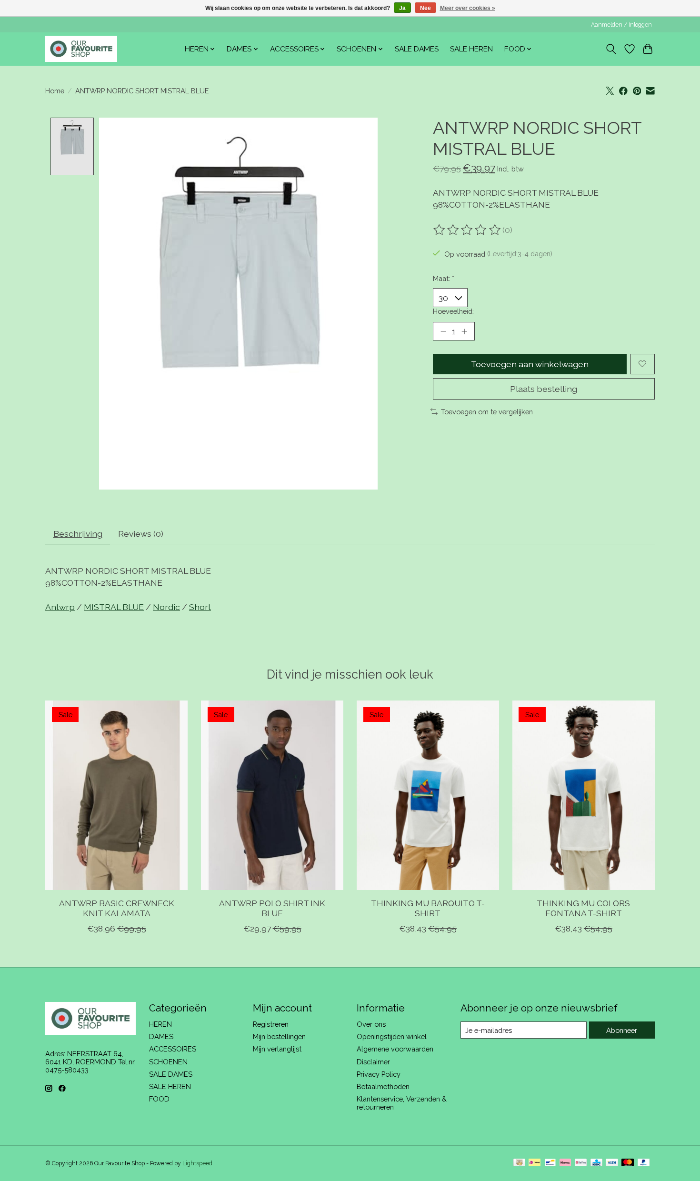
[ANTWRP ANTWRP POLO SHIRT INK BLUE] (272, 795)
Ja (402, 8)
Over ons (371, 1024)
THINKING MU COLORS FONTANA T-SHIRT (583, 908)
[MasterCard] (627, 1163)
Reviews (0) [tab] (140, 534)
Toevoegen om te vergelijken (487, 412)
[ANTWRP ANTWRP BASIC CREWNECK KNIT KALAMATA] (116, 795)
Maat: (443, 278)
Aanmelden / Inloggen (621, 24)
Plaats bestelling (543, 389)
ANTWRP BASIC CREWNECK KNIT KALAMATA (116, 908)
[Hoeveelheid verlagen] (443, 331)
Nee (425, 8)
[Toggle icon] (611, 49)
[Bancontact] (550, 1163)
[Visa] (612, 1163)
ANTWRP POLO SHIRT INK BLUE (272, 908)
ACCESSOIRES (172, 1049)
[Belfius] (581, 1163)
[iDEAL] (534, 1163)
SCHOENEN (168, 1062)
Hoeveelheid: (453, 311)
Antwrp (60, 607)
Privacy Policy (378, 1074)
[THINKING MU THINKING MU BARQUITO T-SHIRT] (428, 795)
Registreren (271, 1024)
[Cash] (519, 1163)
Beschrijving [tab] (77, 534)
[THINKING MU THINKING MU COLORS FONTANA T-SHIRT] (583, 795)
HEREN (160, 1024)
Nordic (166, 607)
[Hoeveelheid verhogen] (464, 331)
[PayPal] (644, 1163)
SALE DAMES (417, 49)
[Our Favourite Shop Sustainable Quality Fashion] (81, 49)
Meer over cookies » (467, 8)
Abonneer (621, 1030)
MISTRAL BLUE (114, 607)
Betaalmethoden (383, 1086)
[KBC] (596, 1163)
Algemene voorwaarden (395, 1049)
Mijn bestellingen (279, 1036)
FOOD (159, 1099)
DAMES (161, 1036)
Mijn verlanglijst (277, 1049)
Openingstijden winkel (392, 1036)
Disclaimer (373, 1062)
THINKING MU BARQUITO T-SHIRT (428, 908)
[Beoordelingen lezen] (467, 230)
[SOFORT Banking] (565, 1163)
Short (200, 607)
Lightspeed (197, 1163)
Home (54, 91)
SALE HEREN (471, 49)
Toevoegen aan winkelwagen (530, 364)
